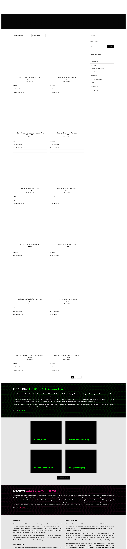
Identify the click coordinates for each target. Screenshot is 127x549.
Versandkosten (19, 88)
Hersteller (93, 65)
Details (37, 58)
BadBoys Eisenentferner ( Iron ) (30, 188)
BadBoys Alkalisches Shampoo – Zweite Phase (30, 133)
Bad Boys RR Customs (98, 68)
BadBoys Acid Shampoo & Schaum (30, 77)
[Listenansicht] (49, 35)
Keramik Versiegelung (96, 79)
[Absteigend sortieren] (29, 35)
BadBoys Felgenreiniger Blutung (29, 244)
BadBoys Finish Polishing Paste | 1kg (30, 299)
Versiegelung (94, 90)
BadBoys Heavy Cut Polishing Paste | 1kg (30, 355)
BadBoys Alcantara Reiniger (67, 77)
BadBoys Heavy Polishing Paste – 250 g (67, 355)
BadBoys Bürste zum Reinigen (67, 133)
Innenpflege (94, 75)
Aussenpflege (94, 61)
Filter (111, 46)
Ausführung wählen (27, 58)
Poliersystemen (95, 86)
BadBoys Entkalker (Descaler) (67, 188)
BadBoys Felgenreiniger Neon (66, 244)
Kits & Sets (93, 82)
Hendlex (94, 71)
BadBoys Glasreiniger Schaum (67, 300)
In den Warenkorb (63, 58)
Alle (92, 58)
